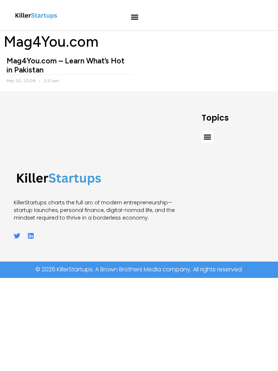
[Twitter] (17, 236)
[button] (135, 17)
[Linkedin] (31, 236)
